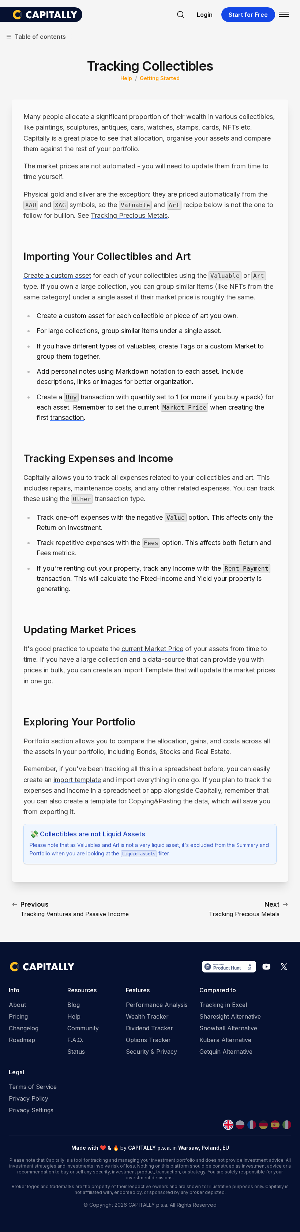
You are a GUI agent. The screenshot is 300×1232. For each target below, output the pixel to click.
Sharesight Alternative (230, 1016)
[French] (251, 1124)
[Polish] (240, 1124)
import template (77, 780)
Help (126, 78)
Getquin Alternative (225, 1051)
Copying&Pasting (154, 801)
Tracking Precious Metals (129, 215)
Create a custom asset (57, 275)
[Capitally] (47, 14)
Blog (73, 1004)
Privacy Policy (28, 1098)
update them (211, 166)
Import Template (148, 670)
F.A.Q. (75, 1040)
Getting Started (160, 78)
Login (205, 14)
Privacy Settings (31, 1110)
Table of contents (40, 36)
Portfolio (36, 741)
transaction (67, 417)
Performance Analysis (157, 1004)
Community (83, 1028)
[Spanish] (275, 1124)
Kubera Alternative (225, 1040)
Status (76, 1051)
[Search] (180, 14)
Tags (187, 346)
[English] (228, 1124)
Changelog (23, 1028)
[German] (263, 1124)
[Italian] (286, 1124)
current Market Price (152, 649)
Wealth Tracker (147, 1016)
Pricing (18, 1016)
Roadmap (22, 1040)
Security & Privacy (151, 1051)
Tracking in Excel (223, 1004)
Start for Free (248, 14)
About (17, 1004)
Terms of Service (33, 1086)
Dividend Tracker (149, 1028)
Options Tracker (148, 1040)
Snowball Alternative (228, 1028)
